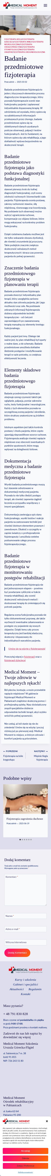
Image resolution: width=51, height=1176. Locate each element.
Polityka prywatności (25, 1172)
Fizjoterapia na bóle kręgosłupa (13, 755)
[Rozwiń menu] (45, 5)
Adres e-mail (13, 929)
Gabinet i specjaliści (25, 984)
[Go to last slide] (7, 810)
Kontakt (25, 994)
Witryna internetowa (16, 942)
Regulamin (35, 989)
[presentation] (25, 799)
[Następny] (43, 810)
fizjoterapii (29, 657)
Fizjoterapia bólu (13, 39)
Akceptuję (25, 1151)
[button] (47, 1121)
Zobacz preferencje (25, 1166)
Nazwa (10, 916)
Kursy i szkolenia (25, 979)
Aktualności (17, 989)
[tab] (20, 839)
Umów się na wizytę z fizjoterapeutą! (26, 649)
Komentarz (12, 877)
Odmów (25, 1158)
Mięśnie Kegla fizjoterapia (41, 755)
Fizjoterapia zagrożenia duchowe (25, 818)
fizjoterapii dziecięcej (15, 660)
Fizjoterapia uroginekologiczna (29, 52)
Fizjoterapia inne (22, 42)
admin (11, 82)
